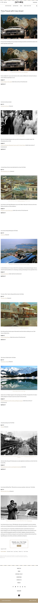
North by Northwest (5, 106)
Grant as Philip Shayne (5, 337)
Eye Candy (16, 551)
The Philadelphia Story (5, 171)
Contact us (19, 579)
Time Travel (26, 551)
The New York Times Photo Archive (29, 456)
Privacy (19, 582)
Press (19, 571)
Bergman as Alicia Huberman (7, 210)
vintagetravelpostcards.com (24, 327)
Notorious (3, 234)
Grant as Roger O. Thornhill (6, 81)
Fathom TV (21, 551)
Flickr (24, 391)
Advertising (19, 577)
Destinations (8, 5)
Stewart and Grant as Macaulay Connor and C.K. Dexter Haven (13, 145)
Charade (2, 426)
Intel (21, 5)
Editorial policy (19, 574)
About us (19, 568)
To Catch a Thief (4, 298)
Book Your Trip (27, 5)
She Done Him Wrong (5, 491)
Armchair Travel (10, 551)
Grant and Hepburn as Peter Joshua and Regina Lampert (12, 400)
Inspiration (15, 5)
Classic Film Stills (21, 135)
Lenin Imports (17, 39)
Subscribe (35, 2)
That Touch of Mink (5, 361)
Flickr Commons (29, 520)
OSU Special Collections (21, 200)
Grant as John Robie (5, 273)
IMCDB (28, 264)
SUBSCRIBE (19, 545)
